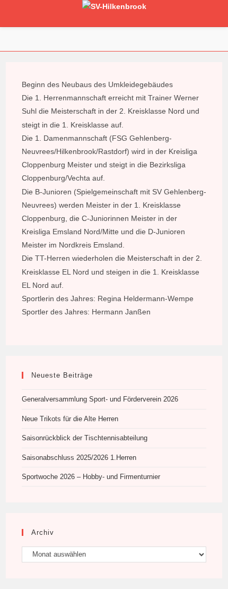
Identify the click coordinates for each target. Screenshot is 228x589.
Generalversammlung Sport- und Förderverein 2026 (100, 399)
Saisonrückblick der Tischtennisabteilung (84, 438)
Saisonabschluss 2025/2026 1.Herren (79, 458)
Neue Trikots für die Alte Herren (70, 419)
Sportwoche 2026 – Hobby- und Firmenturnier (91, 477)
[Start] (114, 36)
